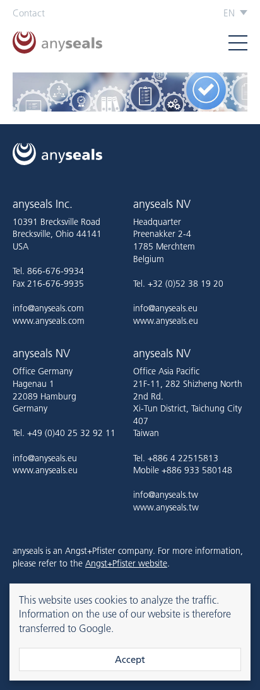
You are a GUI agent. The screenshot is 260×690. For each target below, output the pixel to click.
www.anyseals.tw (166, 507)
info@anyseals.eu (165, 308)
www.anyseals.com (49, 320)
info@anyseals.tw (165, 494)
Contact (29, 13)
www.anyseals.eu (165, 320)
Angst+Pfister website (126, 563)
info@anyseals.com (48, 308)
